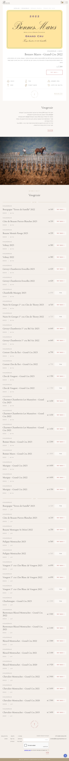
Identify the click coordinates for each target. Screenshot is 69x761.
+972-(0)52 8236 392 (60, 736)
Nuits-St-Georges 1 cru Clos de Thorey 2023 (23, 304)
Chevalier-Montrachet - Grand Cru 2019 (21, 712)
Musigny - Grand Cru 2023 (15, 465)
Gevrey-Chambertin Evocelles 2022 (19, 281)
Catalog (17, 8)
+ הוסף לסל (54, 72)
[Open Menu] (66, 2)
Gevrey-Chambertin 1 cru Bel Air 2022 (21, 340)
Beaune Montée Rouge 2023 (15, 233)
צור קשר (12, 739)
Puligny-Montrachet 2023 (14, 541)
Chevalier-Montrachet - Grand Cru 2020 (21, 700)
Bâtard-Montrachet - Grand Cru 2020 (20, 664)
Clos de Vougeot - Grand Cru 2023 (18, 376)
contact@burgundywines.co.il (58, 739)
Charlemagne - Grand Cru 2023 (17, 601)
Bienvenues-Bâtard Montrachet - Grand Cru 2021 (23, 628)
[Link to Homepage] (6, 2)
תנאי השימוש (27, 750)
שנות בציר (19, 741)
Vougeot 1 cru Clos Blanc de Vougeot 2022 (22, 577)
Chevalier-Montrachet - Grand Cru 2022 (21, 676)
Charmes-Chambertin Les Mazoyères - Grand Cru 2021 (23, 429)
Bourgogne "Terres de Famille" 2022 (19, 209)
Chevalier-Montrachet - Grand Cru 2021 (21, 688)
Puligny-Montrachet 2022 (14, 553)
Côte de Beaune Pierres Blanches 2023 (20, 221)
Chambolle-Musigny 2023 (14, 292)
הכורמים (20, 739)
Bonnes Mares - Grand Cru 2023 (17, 441)
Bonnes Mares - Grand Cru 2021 (17, 453)
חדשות (12, 736)
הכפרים (12, 741)
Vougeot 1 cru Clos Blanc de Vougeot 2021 (22, 589)
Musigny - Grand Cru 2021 (15, 489)
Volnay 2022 (8, 257)
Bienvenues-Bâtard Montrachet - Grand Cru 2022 (23, 614)
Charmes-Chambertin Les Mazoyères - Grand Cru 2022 (23, 415)
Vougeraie (25, 8)
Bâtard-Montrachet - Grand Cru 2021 (20, 652)
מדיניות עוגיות (4, 736)
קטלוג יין (20, 736)
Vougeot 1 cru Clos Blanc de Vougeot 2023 (22, 565)
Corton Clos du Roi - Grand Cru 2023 (20, 352)
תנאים (6, 739)
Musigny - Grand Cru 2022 (15, 477)
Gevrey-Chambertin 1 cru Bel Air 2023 (21, 328)
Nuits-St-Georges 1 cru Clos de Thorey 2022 (23, 316)
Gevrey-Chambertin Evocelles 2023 (19, 269)
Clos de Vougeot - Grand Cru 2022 (18, 388)
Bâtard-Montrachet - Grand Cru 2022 (20, 641)
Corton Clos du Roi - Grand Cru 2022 (20, 364)
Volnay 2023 (8, 245)
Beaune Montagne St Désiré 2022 (18, 529)
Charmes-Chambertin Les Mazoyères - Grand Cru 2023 (23, 401)
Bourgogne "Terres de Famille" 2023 (19, 506)
